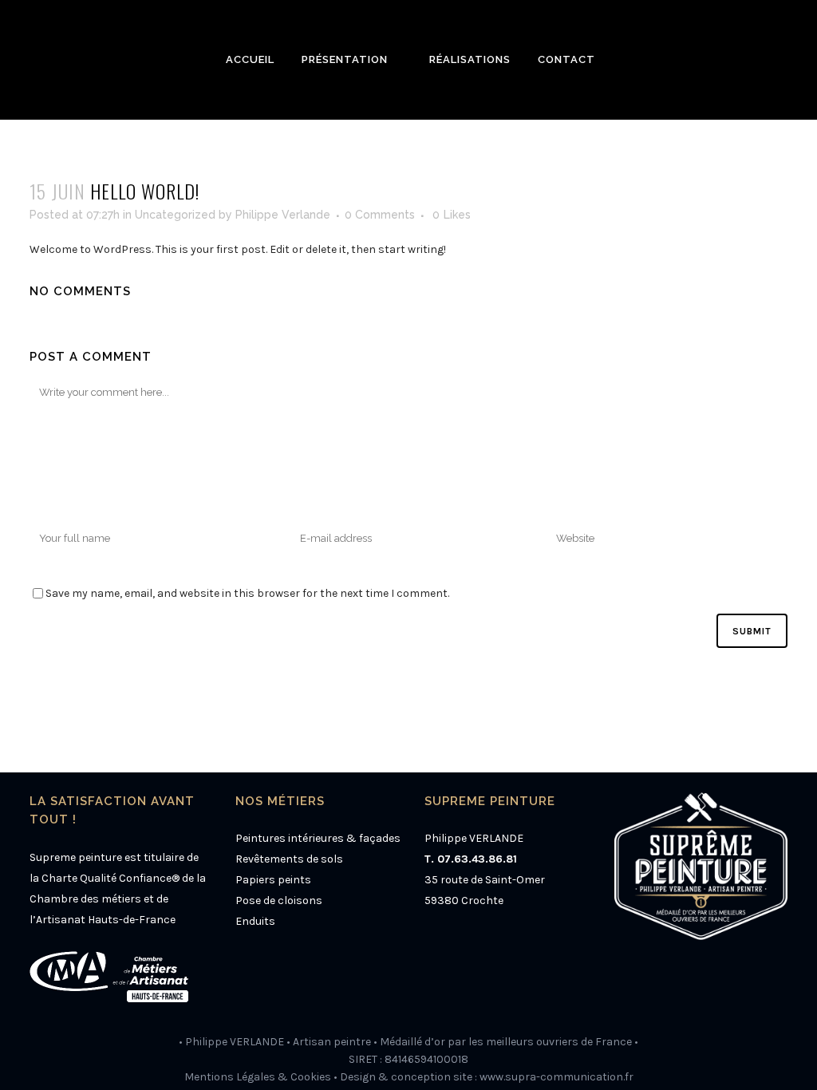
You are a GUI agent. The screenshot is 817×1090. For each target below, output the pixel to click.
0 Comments (380, 214)
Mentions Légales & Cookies (257, 1077)
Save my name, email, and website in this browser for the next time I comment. (247, 593)
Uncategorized (175, 214)
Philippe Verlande (282, 214)
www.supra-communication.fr (556, 1077)
